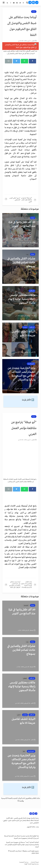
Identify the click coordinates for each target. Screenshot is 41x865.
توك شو (25, 327)
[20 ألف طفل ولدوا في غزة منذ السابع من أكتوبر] (20, 230)
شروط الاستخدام (35, 862)
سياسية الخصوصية (23, 862)
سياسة (33, 11)
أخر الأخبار (32, 291)
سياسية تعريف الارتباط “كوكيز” (31, 864)
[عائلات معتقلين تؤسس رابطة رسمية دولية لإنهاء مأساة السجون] (20, 303)
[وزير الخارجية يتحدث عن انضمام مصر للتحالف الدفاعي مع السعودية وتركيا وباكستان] (20, 376)
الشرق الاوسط (31, 363)
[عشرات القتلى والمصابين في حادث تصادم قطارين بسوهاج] (20, 267)
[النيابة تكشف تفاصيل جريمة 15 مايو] (20, 339)
